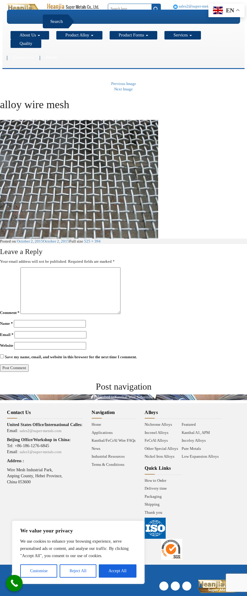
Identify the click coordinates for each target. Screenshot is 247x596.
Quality (26, 43)
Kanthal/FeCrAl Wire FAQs (114, 440)
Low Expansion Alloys (200, 456)
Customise (39, 571)
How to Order (155, 480)
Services (181, 35)
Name (6, 323)
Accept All (117, 571)
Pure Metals (191, 448)
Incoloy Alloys (194, 440)
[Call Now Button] (14, 583)
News (96, 448)
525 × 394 (92, 241)
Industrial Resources (108, 456)
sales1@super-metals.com (40, 452)
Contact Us (23, 57)
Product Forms (132, 35)
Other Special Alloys (161, 448)
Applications (102, 432)
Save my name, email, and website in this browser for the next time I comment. (71, 357)
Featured (189, 424)
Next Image (123, 89)
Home (51, 57)
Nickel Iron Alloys (159, 456)
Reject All (78, 571)
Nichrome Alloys (158, 424)
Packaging (153, 496)
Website (6, 345)
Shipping (152, 504)
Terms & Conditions (108, 464)
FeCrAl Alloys (156, 440)
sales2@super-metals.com (199, 6)
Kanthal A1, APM (196, 432)
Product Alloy (77, 35)
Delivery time (156, 488)
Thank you (153, 512)
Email (7, 334)
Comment (10, 312)
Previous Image (123, 83)
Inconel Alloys (156, 432)
